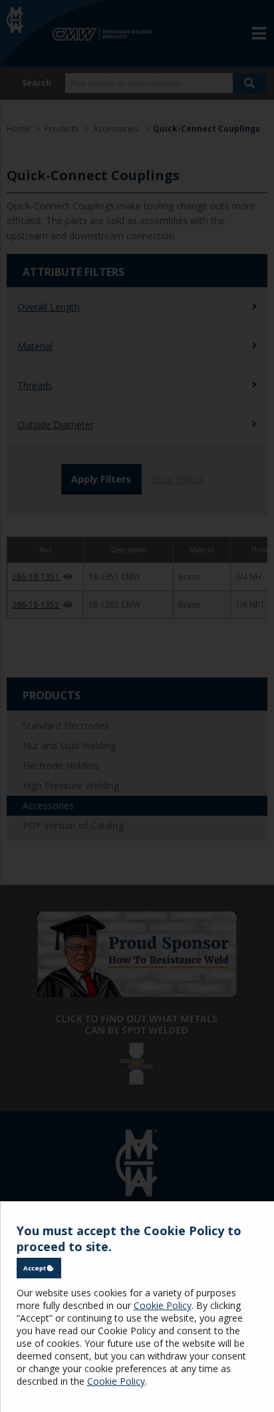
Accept (35, 1268)
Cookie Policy (163, 1305)
